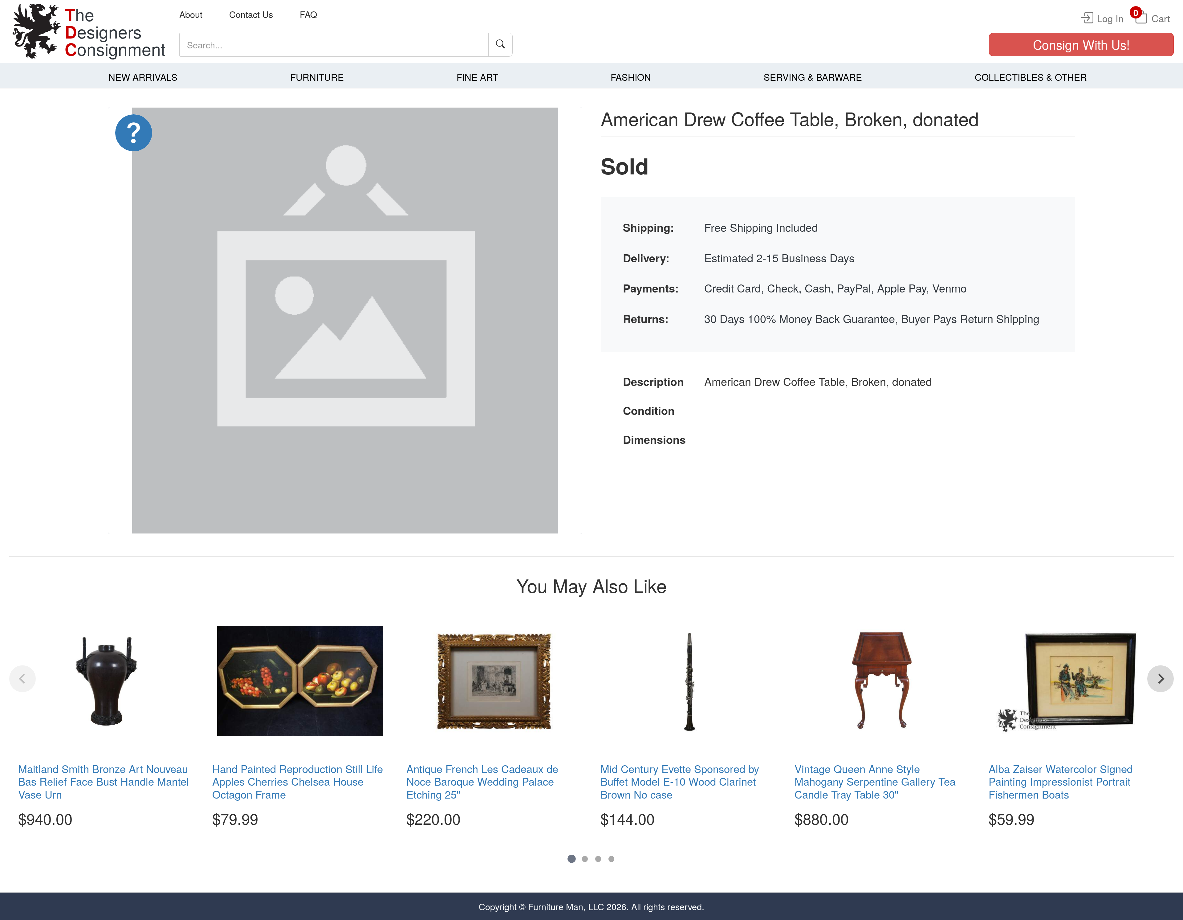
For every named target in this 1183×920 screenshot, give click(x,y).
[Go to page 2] (585, 859)
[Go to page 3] (598, 859)
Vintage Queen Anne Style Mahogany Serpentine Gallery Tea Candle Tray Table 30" (875, 781)
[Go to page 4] (611, 859)
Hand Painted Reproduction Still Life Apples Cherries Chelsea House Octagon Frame (297, 781)
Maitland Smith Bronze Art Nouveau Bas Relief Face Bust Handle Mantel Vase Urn (103, 781)
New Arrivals (142, 77)
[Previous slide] (22, 678)
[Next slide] (1160, 678)
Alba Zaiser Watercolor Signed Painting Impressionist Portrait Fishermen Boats (1061, 781)
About (190, 14)
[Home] (37, 31)
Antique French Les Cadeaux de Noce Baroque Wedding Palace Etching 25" (482, 781)
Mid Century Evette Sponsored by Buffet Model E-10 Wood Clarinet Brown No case (679, 781)
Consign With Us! (1081, 44)
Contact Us (251, 14)
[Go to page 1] (571, 859)
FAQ (308, 14)
